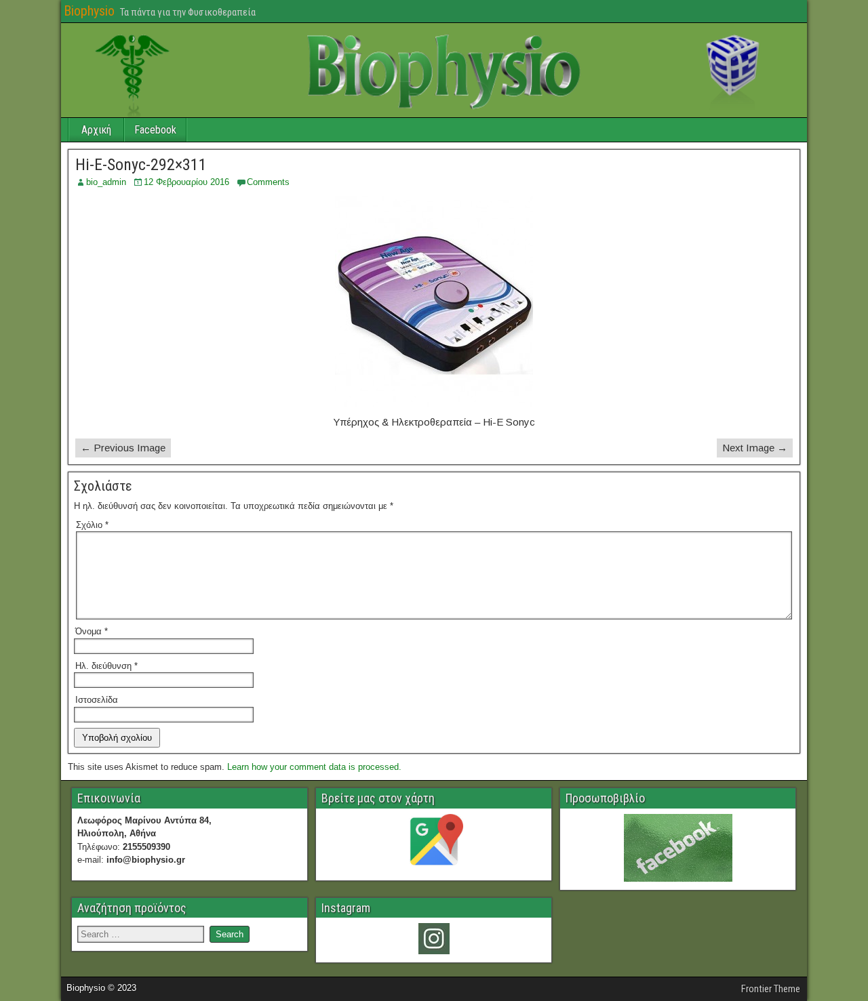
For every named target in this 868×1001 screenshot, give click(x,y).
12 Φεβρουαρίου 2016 (186, 182)
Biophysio (89, 11)
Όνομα (91, 631)
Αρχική (96, 129)
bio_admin (106, 182)
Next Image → (754, 447)
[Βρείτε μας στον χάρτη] (433, 843)
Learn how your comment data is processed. (314, 767)
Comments (268, 182)
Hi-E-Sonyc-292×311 (141, 164)
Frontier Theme (770, 989)
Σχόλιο (92, 525)
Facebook (155, 129)
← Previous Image (123, 447)
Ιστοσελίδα (96, 700)
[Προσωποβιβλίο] (678, 848)
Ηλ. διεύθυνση (106, 666)
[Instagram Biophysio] (433, 938)
